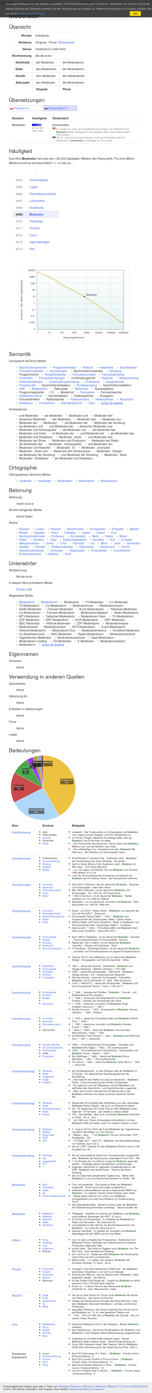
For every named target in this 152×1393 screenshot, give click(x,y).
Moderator (36, 214)
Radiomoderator (62, 547)
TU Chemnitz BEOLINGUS (133, 1386)
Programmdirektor (64, 367)
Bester (45, 869)
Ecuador (126, 539)
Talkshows (81, 389)
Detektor (70, 532)
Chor (63, 543)
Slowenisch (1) (58, 108)
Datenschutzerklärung (80, 1389)
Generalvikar (49, 1301)
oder (22, 589)
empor (86, 532)
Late (44, 1245)
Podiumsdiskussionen (54, 1196)
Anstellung (36, 207)
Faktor (109, 536)
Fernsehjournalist (83, 374)
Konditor (98, 539)
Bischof (17, 1295)
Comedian (26, 378)
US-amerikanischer (52, 1047)
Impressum (98, 1389)
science (46, 837)
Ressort (56, 529)
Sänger (46, 939)
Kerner (45, 1114)
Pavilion (46, 864)
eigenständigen (39, 242)
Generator (133, 543)
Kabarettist (48, 966)
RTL (44, 1164)
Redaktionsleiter (55, 374)
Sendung (115, 371)
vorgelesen (48, 1076)
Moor (104, 543)
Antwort (46, 1082)
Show (45, 843)
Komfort (38, 539)
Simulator (56, 550)
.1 (43, 1167)
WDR (45, 1137)
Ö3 (52, 392)
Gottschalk (48, 1135)
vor (92, 543)
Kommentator (58, 371)
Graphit (46, 1271)
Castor (40, 529)
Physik (16, 1269)
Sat (44, 1158)
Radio (45, 919)
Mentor (134, 529)
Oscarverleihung (51, 861)
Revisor (24, 529)
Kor (112, 539)
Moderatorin (39, 389)
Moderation (64, 481)
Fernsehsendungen (52, 378)
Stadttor (24, 547)
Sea (32, 249)
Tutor (53, 539)
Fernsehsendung (113, 374)
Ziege (45, 1295)
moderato (25, 481)
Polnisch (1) (21, 108)
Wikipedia (64, 1386)
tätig (44, 1184)
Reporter (107, 378)
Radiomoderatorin (75, 539)
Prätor (23, 539)
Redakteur (26, 403)
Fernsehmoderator (31, 371)
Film (15, 1324)
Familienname (21, 832)
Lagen (33, 187)
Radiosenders (80, 399)
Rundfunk (47, 1225)
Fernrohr (78, 543)
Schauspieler (49, 937)
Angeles (46, 866)
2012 (45, 1362)
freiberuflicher (104, 399)
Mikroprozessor (29, 543)
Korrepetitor (97, 529)
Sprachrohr (107, 547)
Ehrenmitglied (38, 180)
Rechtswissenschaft (42, 194)
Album (16, 1240)
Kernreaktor (78, 536)
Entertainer (92, 381)
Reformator (86, 547)
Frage (45, 1079)
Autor (45, 893)
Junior (50, 543)
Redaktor (47, 1216)
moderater (44, 481)
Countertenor (122, 550)
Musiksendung (129, 378)
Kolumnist (126, 399)
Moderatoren (66, 42)
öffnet (45, 1074)
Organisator (77, 550)
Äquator (39, 532)
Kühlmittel (47, 1269)
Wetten (46, 1132)
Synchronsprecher (52, 948)
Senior (125, 547)
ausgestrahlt (49, 1161)
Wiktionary (75, 1386)
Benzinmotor (75, 529)
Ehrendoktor (99, 550)
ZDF (44, 1140)
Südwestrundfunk (30, 396)
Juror (117, 543)
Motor (123, 536)
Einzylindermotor (30, 554)
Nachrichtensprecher (33, 367)
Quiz (92, 403)
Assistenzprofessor (31, 550)
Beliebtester (48, 1324)
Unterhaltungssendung (64, 381)
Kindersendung (87, 385)
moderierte (106, 367)
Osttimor (53, 554)
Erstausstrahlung (51, 1356)
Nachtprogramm (71, 403)
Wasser (46, 1277)
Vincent (46, 1359)
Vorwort (34, 228)
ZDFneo (46, 1333)
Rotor (54, 532)
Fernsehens (47, 403)
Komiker (46, 942)
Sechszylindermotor (32, 536)
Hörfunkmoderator (31, 381)
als (44, 1193)
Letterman (47, 1248)
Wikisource (88, 1386)
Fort (113, 532)
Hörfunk (88, 367)
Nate (44, 1335)
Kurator (40, 547)
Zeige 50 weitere (112, 403)
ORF (22, 389)
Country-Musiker (51, 1044)
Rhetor (23, 532)
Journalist (47, 884)
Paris (45, 1365)
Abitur (45, 896)
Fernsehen (87, 392)
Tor (44, 1303)
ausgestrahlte (115, 381)
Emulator (118, 529)
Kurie (45, 1298)
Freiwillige (36, 221)
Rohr (68, 554)
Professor (58, 536)
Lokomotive (37, 201)
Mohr (95, 536)
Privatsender (27, 385)
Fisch (33, 235)
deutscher (47, 887)
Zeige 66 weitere (53, 644)
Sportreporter (128, 367)
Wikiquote (100, 1386)
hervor (101, 532)
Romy (45, 1327)
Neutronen (47, 1274)
